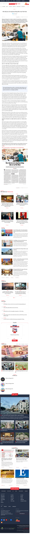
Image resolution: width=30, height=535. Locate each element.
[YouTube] (6, 520)
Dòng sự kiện (15, 448)
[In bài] (2, 17)
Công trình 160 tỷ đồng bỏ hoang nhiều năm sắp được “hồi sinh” (21, 442)
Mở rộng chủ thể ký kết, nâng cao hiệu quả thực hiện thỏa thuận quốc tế (20, 270)
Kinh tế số (14, 6)
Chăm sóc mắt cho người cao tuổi (21, 429)
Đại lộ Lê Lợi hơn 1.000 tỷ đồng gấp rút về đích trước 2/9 (7, 430)
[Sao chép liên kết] (25, 17)
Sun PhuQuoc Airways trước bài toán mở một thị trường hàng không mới (20, 241)
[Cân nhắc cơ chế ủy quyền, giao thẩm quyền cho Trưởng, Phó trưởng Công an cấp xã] (7, 436)
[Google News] (18, 17)
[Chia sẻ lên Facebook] (21, 17)
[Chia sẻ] (27, 17)
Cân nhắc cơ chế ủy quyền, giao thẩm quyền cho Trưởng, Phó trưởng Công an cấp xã (7, 442)
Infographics (14, 506)
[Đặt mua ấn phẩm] (27, 3)
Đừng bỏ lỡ (4, 281)
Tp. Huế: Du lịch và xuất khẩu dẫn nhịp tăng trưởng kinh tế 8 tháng (14, 319)
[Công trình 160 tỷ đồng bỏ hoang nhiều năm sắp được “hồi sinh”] (22, 436)
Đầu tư (7, 6)
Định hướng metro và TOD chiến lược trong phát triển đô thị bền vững (7, 459)
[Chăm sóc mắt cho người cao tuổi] (22, 424)
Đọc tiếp (3, 228)
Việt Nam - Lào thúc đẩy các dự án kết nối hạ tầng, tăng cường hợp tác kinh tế (20, 260)
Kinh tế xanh (18, 6)
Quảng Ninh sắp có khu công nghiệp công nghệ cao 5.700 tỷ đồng (13, 311)
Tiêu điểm (3, 6)
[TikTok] (9, 520)
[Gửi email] (24, 17)
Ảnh (1, 506)
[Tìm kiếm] (3, 3)
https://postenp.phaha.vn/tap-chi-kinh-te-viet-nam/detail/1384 (13, 147)
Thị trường (23, 6)
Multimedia (4, 344)
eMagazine (5, 506)
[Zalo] (11, 520)
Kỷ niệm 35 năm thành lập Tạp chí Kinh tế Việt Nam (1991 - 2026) (22, 459)
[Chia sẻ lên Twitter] (22, 17)
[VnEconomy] (15, 149)
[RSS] (1, 522)
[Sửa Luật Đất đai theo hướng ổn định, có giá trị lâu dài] (15, 405)
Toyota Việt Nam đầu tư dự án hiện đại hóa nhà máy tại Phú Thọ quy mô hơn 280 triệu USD (20, 231)
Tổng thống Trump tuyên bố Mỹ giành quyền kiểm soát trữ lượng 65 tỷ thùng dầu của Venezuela (7, 221)
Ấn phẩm (15, 322)
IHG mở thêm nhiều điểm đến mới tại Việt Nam (11, 307)
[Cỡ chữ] (4, 17)
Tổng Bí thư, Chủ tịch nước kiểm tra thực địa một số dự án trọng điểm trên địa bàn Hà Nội (22, 204)
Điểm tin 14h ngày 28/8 (9, 378)
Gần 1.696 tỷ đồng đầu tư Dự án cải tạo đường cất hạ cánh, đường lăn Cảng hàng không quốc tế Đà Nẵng (20, 292)
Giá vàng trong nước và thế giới (7, 478)
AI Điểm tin (14, 375)
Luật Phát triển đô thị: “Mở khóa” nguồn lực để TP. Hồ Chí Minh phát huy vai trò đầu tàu (7, 292)
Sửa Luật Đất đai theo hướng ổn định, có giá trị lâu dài (20, 249)
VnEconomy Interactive (20, 478)
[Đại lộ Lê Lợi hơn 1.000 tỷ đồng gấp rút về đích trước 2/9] (7, 424)
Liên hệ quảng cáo (22, 513)
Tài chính (10, 6)
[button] (21, 297)
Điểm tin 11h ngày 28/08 (10, 383)
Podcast (10, 506)
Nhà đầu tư (5, 306)
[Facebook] (1, 520)
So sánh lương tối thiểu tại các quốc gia (21, 371)
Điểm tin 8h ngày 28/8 (9, 388)
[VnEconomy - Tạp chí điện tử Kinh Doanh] (14, 489)
